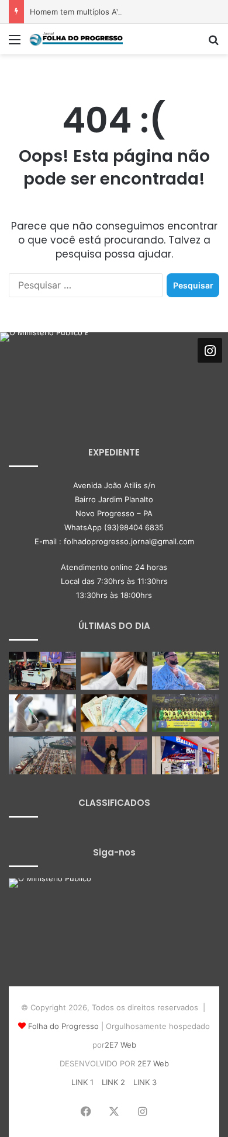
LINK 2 (113, 1082)
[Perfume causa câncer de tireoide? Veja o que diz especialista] (114, 671)
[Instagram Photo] (44, 376)
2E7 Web (120, 1044)
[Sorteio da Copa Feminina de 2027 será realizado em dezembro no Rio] (185, 713)
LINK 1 (82, 1082)
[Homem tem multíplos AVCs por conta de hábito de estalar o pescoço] (185, 671)
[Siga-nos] (209, 350)
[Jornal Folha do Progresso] (76, 39)
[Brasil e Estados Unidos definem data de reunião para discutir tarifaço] (42, 755)
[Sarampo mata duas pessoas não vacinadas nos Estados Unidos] (42, 713)
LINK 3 (145, 1082)
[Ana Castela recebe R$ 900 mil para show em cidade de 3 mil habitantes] (114, 755)
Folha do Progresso (63, 1026)
